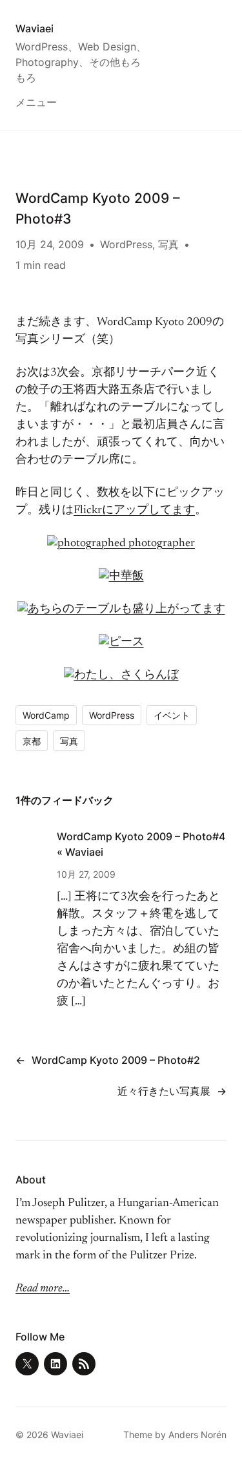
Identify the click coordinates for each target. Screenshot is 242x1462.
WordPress (126, 244)
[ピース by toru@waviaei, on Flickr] (121, 642)
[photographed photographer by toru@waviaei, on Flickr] (121, 543)
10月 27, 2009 (86, 874)
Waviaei (34, 28)
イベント (172, 715)
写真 (168, 244)
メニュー (36, 102)
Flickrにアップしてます (134, 510)
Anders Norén (197, 1434)
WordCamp (46, 715)
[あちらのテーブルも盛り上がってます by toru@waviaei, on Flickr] (121, 609)
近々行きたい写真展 (163, 1091)
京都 (32, 741)
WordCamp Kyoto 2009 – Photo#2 (116, 1060)
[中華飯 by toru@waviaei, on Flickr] (121, 576)
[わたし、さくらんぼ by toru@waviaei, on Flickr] (121, 675)
